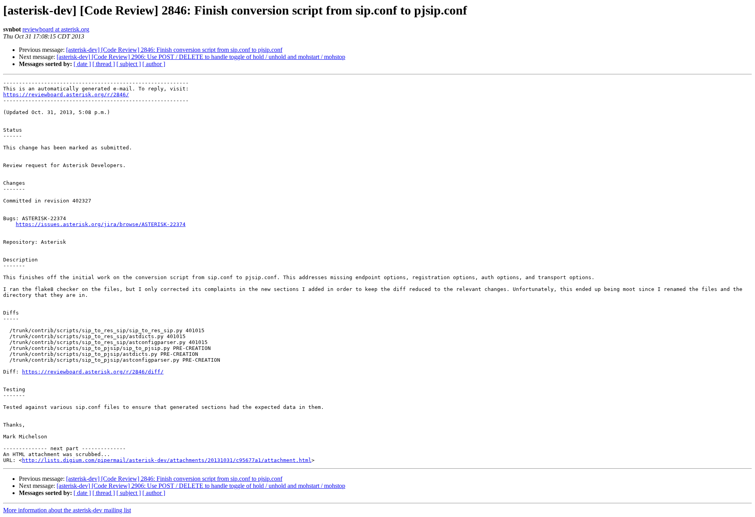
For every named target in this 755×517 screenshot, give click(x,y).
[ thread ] (103, 64)
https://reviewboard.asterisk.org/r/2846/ (66, 95)
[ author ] (153, 64)
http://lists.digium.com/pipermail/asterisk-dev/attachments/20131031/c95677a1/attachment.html (166, 460)
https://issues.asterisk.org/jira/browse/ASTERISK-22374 (101, 224)
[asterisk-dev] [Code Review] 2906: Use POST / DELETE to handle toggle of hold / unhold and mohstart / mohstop (201, 56)
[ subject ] (128, 64)
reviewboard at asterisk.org (55, 29)
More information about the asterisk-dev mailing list (67, 510)
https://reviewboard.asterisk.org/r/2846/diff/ (93, 372)
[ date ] (82, 64)
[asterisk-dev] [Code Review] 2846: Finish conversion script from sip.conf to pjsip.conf (174, 49)
